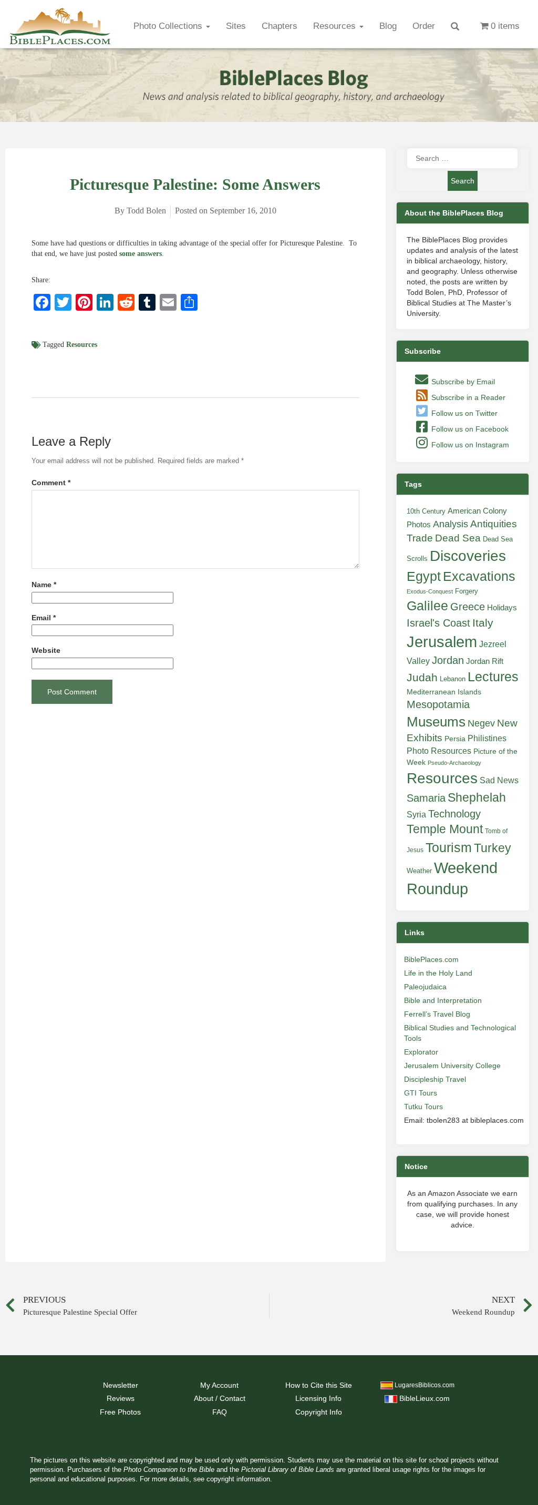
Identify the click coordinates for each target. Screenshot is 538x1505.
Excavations (479, 576)
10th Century (426, 511)
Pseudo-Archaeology (454, 763)
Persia (454, 738)
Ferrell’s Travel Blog (437, 1014)
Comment (51, 483)
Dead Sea (458, 538)
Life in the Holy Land (438, 973)
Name (44, 585)
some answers (140, 254)
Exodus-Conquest (430, 591)
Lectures (493, 676)
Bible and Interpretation (443, 1000)
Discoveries (468, 556)
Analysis (450, 523)
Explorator (421, 1052)
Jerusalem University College (452, 1065)
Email (44, 618)
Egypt (424, 576)
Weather (419, 871)
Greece (467, 606)
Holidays (502, 607)
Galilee (427, 606)
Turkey (492, 848)
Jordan (448, 660)
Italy (482, 623)
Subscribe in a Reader (467, 397)
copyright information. (239, 1479)
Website (46, 650)
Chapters (279, 26)
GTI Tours (420, 1093)
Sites (236, 26)
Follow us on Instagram (469, 445)
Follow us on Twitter (463, 413)
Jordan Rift (484, 661)
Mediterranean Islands (444, 692)
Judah (422, 677)
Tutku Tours (423, 1106)
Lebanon (452, 679)
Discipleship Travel (435, 1079)
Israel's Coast (438, 623)
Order (423, 26)
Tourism (449, 847)
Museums (436, 721)
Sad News (499, 780)
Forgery (466, 591)
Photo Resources (439, 750)
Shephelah (477, 797)
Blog (388, 26)
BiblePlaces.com (431, 959)
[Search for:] (462, 158)
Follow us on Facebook (469, 429)
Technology (454, 814)
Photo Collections (169, 26)
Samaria (426, 798)
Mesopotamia (438, 704)
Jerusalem (442, 641)
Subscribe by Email (462, 381)
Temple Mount (445, 829)
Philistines (487, 738)
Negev (481, 723)
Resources (335, 26)
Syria (416, 814)
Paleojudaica (425, 986)
